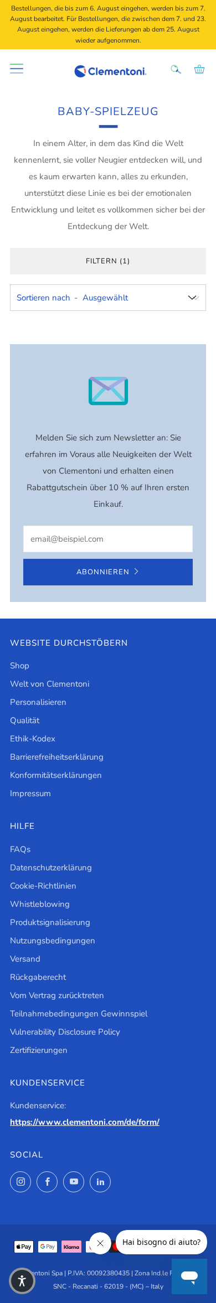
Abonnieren (103, 572)
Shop (19, 665)
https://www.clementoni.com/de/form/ (85, 1122)
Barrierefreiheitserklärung (57, 756)
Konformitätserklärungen (56, 775)
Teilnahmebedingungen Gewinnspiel (78, 1013)
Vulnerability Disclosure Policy (65, 1031)
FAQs (20, 849)
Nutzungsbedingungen (52, 940)
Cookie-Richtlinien (43, 885)
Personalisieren (38, 702)
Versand (25, 958)
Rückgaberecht (38, 977)
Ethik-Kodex (32, 738)
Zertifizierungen (39, 1050)
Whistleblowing (40, 904)
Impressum (30, 793)
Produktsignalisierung (50, 922)
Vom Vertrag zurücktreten (57, 995)
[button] (22, 1281)
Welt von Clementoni (49, 683)
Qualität (24, 720)
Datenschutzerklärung (51, 867)
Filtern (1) (108, 261)
